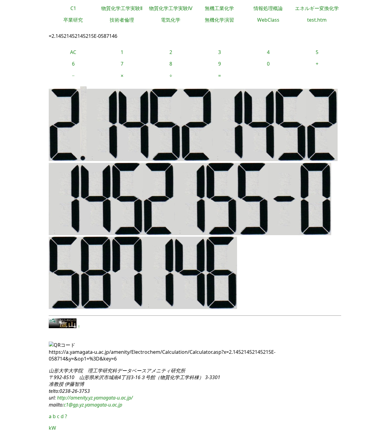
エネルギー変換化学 (317, 8)
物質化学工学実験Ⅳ (171, 8)
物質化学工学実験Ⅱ (122, 8)
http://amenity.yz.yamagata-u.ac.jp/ (94, 397)
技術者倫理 (122, 19)
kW (52, 428)
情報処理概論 (268, 8)
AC (73, 52)
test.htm (317, 19)
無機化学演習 (219, 19)
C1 (73, 8)
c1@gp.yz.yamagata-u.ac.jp (93, 404)
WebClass (268, 19)
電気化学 (170, 19)
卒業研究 (73, 19)
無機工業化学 (219, 8)
